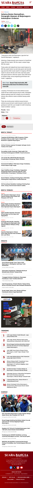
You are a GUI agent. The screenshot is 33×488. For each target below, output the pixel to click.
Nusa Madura (24, 473)
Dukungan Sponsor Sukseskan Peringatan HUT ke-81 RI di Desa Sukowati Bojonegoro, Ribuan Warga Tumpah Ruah (19, 375)
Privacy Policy (20, 479)
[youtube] (21, 468)
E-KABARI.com (9, 473)
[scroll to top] (30, 479)
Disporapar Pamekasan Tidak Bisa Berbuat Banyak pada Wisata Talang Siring (14, 271)
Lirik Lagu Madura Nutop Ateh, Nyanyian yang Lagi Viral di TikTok (18, 357)
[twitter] (14, 468)
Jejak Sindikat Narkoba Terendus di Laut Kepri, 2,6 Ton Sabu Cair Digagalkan (10, 214)
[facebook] (11, 468)
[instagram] (18, 468)
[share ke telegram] (12, 26)
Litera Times (17, 473)
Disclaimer (10, 479)
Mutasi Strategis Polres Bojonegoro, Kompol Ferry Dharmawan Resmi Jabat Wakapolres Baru (18, 386)
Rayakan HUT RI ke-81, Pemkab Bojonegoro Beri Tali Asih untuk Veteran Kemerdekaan (16, 429)
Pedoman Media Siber (23, 477)
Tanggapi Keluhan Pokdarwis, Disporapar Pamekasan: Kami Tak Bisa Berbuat (14, 278)
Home (3, 7)
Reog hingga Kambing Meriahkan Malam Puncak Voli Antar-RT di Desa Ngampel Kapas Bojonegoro (11, 205)
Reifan (3, 21)
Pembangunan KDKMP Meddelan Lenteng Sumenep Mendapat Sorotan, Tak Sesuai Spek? (16, 435)
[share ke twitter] (5, 26)
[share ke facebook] (2, 26)
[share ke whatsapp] (9, 26)
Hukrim (13, 7)
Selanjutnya (16, 118)
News (7, 7)
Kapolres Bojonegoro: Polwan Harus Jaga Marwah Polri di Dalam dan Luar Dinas (11, 233)
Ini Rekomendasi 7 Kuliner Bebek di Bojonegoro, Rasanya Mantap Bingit (17, 369)
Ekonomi (26, 7)
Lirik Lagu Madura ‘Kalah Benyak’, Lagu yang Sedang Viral (18, 335)
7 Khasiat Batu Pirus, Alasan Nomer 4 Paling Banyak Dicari (17, 380)
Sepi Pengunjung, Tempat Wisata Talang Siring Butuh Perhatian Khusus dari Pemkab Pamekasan (16, 284)
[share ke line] (15, 26)
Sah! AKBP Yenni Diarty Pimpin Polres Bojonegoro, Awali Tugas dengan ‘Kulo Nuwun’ (18, 352)
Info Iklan (12, 477)
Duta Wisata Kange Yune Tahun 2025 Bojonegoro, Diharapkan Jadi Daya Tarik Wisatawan (13, 264)
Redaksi (4, 477)
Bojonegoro (10, 126)
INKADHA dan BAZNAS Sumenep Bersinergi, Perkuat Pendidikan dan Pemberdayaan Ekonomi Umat (16, 443)
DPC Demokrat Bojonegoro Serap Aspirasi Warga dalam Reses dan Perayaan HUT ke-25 (10, 196)
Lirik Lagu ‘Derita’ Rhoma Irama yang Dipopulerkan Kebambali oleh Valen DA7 (18, 340)
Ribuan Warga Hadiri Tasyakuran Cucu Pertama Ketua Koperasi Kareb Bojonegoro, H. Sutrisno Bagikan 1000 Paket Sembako (17, 363)
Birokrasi (19, 7)
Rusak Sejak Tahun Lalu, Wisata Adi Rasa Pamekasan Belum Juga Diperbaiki (14, 291)
